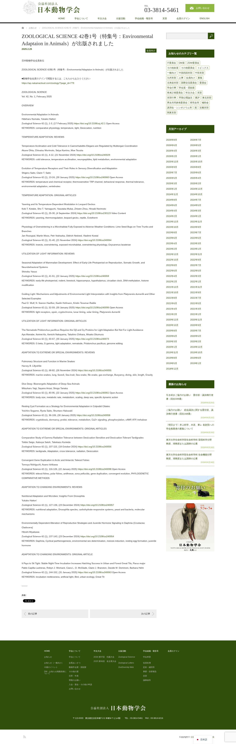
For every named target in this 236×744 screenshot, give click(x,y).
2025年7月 (171, 172)
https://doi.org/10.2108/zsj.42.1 (89, 123)
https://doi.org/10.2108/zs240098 (94, 469)
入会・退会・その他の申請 (80, 684)
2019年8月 (171, 358)
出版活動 (120, 18)
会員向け (151, 50)
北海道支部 (172, 82)
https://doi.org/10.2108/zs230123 (94, 213)
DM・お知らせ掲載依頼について (55, 672)
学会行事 (171, 87)
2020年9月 (195, 325)
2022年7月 (195, 265)
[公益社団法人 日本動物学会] (54, 7)
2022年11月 (196, 254)
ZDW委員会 (193, 63)
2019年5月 (171, 363)
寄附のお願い (74, 680)
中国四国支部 (185, 72)
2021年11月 (196, 287)
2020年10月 (172, 325)
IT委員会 (171, 63)
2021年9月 (195, 292)
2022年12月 (172, 254)
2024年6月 (171, 205)
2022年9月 (195, 259)
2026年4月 (171, 150)
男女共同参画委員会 (177, 102)
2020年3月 (171, 341)
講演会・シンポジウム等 (179, 107)
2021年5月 (195, 303)
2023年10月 (172, 227)
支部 (164, 18)
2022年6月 (171, 270)
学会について (81, 18)
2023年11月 (196, 221)
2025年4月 (195, 178)
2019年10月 (196, 352)
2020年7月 (195, 330)
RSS (24, 736)
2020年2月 (195, 341)
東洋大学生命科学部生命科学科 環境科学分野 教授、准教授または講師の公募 (190, 441)
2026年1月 (195, 156)
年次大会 (102, 18)
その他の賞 (74, 672)
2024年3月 (195, 210)
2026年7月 (195, 140)
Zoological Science (126, 657)
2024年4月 (171, 210)
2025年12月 (172, 161)
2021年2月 (171, 314)
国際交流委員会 (189, 82)
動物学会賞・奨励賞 (77, 667)
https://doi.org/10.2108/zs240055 (94, 370)
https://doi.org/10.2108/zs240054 (97, 536)
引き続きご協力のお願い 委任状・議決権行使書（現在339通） (189, 397)
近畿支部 (204, 107)
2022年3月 (195, 276)
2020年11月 (196, 319)
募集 (200, 77)
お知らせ (48, 657)
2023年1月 (195, 249)
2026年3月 (195, 150)
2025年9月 (171, 167)
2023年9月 (195, 227)
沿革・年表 (74, 676)
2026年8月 (171, 140)
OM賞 (182, 63)
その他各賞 (172, 68)
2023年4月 (171, 243)
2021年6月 (171, 303)
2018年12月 (172, 368)
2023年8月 (171, 232)
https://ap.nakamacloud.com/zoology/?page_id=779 (48, 83)
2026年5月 (195, 145)
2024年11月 (172, 194)
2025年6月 (195, 172)
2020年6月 (171, 336)
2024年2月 (171, 216)
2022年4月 (171, 276)
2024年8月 (171, 199)
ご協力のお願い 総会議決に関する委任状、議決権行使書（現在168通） (189, 412)
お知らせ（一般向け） (53, 663)
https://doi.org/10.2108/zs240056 (94, 446)
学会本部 (147, 657)
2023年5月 (195, 238)
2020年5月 (195, 336)
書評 (197, 97)
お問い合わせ (203, 8)
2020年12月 (172, 319)
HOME (61, 18)
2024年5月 (195, 205)
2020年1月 (171, 347)
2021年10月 (172, 292)
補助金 (205, 102)
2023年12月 (172, 221)
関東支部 (171, 112)
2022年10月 (172, 259)
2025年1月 (171, 189)
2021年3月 (195, 308)
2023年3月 (195, 243)
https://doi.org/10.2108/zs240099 (92, 307)
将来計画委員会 (175, 92)
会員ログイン (183, 18)
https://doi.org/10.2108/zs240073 (92, 339)
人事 (181, 77)
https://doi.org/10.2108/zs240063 (95, 572)
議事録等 (147, 680)
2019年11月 (172, 352)
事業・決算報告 (150, 672)
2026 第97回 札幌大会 (104, 657)
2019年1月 (195, 363)
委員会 (203, 82)
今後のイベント (51, 667)
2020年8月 (171, 330)
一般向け (171, 72)
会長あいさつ (74, 663)
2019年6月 (195, 358)
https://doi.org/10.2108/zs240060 (92, 177)
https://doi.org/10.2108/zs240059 (92, 276)
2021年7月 (195, 298)
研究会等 (194, 102)
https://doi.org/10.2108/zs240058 (93, 415)
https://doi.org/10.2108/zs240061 (92, 392)
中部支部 (199, 72)
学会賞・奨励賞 (187, 87)
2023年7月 (195, 232)
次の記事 (145, 613)
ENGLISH (205, 18)
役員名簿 (147, 663)
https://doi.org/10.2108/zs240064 (94, 240)
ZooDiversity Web (126, 667)
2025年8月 (195, 167)
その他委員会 (188, 68)
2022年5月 (195, 270)
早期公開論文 (185, 97)
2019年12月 (196, 347)
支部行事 (171, 97)
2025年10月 (196, 161)
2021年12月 (172, 287)
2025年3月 (171, 183)
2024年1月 (195, 216)
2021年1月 (195, 314)
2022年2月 (171, 281)
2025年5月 (171, 178)
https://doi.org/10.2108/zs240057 (97, 505)
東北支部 (206, 97)
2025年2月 (195, 183)
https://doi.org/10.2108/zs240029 (93, 155)
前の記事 (32, 613)
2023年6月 (171, 238)
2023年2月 (171, 249)
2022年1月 (195, 281)
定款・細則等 (149, 667)
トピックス (203, 68)
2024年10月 (196, 194)
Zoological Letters (126, 663)
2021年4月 (171, 308)
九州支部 (171, 77)
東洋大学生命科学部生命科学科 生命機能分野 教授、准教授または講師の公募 (190, 456)
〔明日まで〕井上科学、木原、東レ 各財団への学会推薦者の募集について (190, 427)
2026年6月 (171, 145)
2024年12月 (196, 189)
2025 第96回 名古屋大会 (105, 661)
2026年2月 (171, 156)
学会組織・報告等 (144, 18)
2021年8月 (171, 298)
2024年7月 (195, 199)
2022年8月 (171, 265)
